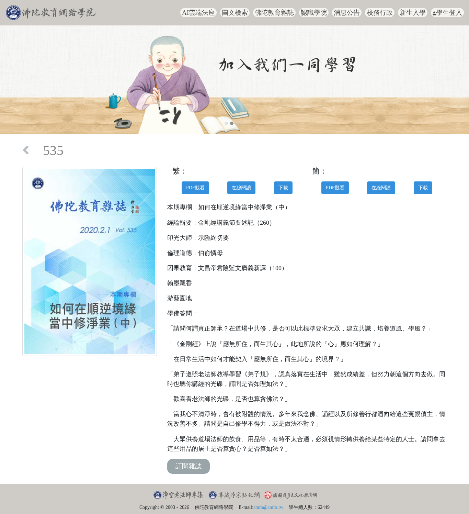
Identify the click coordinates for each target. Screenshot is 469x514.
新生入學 (413, 12)
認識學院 (314, 12)
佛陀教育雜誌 (274, 12)
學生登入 (449, 12)
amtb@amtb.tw (268, 507)
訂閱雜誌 (188, 466)
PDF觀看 (195, 187)
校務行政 (380, 12)
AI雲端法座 (198, 12)
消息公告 (347, 12)
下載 (283, 187)
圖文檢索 (235, 12)
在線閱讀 (241, 187)
